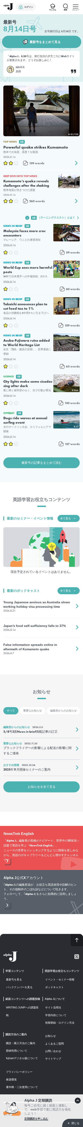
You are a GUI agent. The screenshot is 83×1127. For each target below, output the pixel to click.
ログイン (28, 7)
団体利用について (16, 1050)
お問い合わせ (53, 1051)
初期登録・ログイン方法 (59, 1022)
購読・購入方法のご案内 (20, 1043)
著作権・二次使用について (22, 1087)
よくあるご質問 (54, 1043)
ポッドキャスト (54, 987)
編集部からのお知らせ (63, 710)
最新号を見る (14, 979)
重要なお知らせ (32, 710)
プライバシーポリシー (19, 1071)
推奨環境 (11, 1079)
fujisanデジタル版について (22, 1058)
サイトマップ (53, 1058)
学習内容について (55, 1015)
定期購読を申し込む (36, 1118)
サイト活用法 (53, 1007)
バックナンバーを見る (19, 987)
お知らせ (50, 1036)
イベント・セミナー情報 (59, 979)
